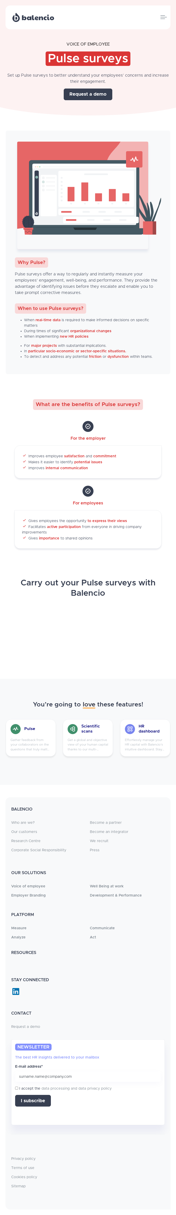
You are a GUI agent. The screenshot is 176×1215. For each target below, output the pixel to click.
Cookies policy (24, 1177)
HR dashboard (149, 728)
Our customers (24, 832)
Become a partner (106, 822)
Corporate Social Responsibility (38, 850)
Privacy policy (23, 1159)
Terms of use (22, 1168)
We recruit (99, 841)
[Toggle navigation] (163, 17)
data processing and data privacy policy (76, 1088)
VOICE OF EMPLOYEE (88, 44)
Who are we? (23, 822)
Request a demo (25, 1027)
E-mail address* (29, 1066)
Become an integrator (109, 832)
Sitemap (18, 1186)
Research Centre (26, 841)
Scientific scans (90, 728)
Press (94, 850)
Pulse (29, 729)
